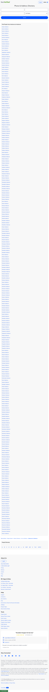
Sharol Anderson (5, 448)
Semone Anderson (5, 37)
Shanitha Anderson (6, 278)
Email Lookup (3, 618)
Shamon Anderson (5, 197)
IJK (18, 547)
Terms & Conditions (5, 675)
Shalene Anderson (5, 163)
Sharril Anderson (5, 469)
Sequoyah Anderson (6, 56)
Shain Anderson (5, 114)
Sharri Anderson (5, 465)
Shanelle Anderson (5, 241)
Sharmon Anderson (6, 439)
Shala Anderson (5, 152)
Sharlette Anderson (6, 418)
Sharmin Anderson (5, 437)
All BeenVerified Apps (5, 581)
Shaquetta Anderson (6, 337)
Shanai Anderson (5, 207)
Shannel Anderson (5, 290)
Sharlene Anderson (6, 412)
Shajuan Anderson (5, 120)
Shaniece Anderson (6, 263)
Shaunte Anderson (5, 512)
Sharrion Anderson (5, 471)
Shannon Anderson (6, 295)
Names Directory (17, 538)
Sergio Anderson (5, 67)
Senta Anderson (5, 48)
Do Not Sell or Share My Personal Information (10, 602)
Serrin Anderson (5, 73)
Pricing (2, 567)
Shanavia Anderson (6, 212)
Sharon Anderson (5, 452)
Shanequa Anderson (6, 244)
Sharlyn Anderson (5, 425)
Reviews (2, 569)
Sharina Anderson (5, 397)
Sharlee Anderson (5, 408)
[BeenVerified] (5, 2)
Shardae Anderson (5, 361)
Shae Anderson (5, 101)
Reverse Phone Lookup (5, 616)
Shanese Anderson (5, 246)
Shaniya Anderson (5, 280)
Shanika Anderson (5, 265)
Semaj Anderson (5, 35)
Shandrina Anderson (6, 224)
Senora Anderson (5, 46)
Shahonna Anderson (6, 107)
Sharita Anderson (5, 403)
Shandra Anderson (5, 222)
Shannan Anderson (6, 288)
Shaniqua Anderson (6, 267)
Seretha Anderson (5, 65)
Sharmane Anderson (6, 433)
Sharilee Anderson (5, 393)
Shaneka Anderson (5, 235)
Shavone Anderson (5, 520)
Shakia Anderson (5, 139)
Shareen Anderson (5, 367)
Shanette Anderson (6, 252)
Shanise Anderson (5, 273)
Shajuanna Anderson (6, 124)
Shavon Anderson (5, 516)
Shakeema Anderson (6, 131)
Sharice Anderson (5, 382)
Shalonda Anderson (6, 173)
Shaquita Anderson (6, 346)
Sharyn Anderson (5, 480)
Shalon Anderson (5, 171)
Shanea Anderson (5, 229)
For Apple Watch (4, 585)
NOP (26, 547)
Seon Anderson (5, 50)
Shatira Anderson (5, 491)
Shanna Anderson (5, 284)
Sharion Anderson (5, 399)
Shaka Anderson (5, 127)
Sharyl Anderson (5, 478)
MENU (45, 2)
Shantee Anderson (5, 305)
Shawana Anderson (6, 527)
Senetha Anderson (5, 44)
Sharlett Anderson (5, 416)
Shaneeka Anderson (6, 233)
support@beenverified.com (10, 637)
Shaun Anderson (5, 493)
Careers (2, 571)
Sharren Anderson (5, 463)
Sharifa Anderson (5, 388)
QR (30, 547)
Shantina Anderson (6, 320)
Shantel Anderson (5, 307)
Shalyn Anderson (5, 175)
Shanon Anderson (5, 297)
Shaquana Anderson (6, 331)
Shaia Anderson (5, 112)
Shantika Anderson (5, 318)
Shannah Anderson (6, 286)
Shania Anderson (5, 256)
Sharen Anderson (5, 371)
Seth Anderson (5, 75)
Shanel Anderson (5, 237)
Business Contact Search (6, 589)
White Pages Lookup (5, 626)
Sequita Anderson (5, 54)
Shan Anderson (5, 201)
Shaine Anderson (5, 118)
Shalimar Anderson (6, 167)
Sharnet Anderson (5, 444)
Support (2, 594)
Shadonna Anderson (6, 97)
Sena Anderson (5, 39)
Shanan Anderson (5, 210)
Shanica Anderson (5, 259)
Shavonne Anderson (6, 525)
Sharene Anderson (5, 373)
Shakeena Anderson (6, 133)
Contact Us (3, 596)
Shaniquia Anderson (6, 271)
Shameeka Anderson (6, 182)
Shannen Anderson (6, 293)
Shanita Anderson (5, 276)
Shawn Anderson (5, 533)
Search (24, 17)
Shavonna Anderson (6, 522)
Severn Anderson (5, 84)
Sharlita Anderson (5, 420)
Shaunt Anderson (5, 503)
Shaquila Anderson (5, 342)
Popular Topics (4, 606)
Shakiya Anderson (5, 150)
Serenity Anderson (5, 63)
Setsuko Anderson (5, 78)
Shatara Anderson (5, 484)
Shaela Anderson (5, 103)
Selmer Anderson (5, 31)
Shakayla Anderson (6, 129)
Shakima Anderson (5, 141)
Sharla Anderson (5, 405)
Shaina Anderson (5, 116)
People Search (10, 538)
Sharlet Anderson (5, 414)
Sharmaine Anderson (6, 429)
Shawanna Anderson (6, 531)
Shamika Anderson (5, 193)
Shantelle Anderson (6, 312)
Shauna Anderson (5, 495)
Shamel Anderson (5, 190)
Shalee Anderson (5, 158)
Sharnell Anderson (5, 442)
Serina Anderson (5, 69)
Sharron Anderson (5, 473)
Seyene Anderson (5, 86)
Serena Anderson (5, 61)
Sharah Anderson (5, 354)
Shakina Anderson (5, 144)
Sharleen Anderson (6, 410)
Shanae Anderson (5, 205)
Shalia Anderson (5, 165)
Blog (2, 575)
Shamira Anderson (5, 195)
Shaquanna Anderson (6, 333)
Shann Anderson (5, 282)
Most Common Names (5, 608)
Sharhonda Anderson (6, 378)
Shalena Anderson (5, 161)
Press (2, 573)
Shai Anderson (5, 109)
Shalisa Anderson (5, 169)
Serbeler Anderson (5, 58)
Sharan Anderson (5, 356)
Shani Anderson (5, 254)
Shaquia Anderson (5, 339)
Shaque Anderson (5, 335)
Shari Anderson (5, 380)
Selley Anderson (5, 26)
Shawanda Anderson (6, 529)
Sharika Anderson (5, 390)
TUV (35, 547)
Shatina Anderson (5, 488)
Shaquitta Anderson (6, 348)
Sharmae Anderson (6, 427)
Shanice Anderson (5, 261)
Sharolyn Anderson (6, 450)
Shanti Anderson (5, 314)
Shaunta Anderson (5, 505)
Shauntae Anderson (6, 508)
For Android (3, 587)
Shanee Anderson (5, 231)
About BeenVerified (5, 563)
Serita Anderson (5, 71)
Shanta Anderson (5, 299)
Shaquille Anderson (6, 344)
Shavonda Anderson (6, 518)
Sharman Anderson (6, 431)
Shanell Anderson (5, 239)
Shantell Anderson (5, 310)
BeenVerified (3, 538)
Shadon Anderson (5, 95)
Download (11, 583)
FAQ (2, 600)
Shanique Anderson (6, 269)
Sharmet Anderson (5, 435)
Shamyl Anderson (5, 199)
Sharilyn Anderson (5, 395)
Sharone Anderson (5, 459)
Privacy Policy (12, 683)
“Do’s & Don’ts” (41, 674)
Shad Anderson (5, 92)
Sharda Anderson (5, 359)
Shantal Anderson (5, 301)
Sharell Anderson (5, 369)
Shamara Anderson (6, 180)
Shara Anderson (5, 350)
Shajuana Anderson (6, 122)
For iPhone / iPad (4, 583)
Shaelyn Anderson (5, 105)
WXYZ (39, 547)
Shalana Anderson (5, 154)
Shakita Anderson (5, 148)
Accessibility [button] (3, 687)
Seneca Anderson (5, 41)
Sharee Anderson (5, 365)
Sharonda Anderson (6, 456)
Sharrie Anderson (5, 467)
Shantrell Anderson (6, 322)
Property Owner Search (5, 622)
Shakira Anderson (5, 146)
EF (11, 547)
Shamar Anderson (5, 178)
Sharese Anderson (5, 376)
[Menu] (47, 2)
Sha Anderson (5, 88)
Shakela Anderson (5, 135)
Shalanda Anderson (6, 156)
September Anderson (6, 52)
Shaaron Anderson (5, 90)
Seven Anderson (5, 80)
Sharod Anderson (5, 446)
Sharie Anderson (5, 386)
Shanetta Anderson (6, 250)
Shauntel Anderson (6, 514)
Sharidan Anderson (6, 384)
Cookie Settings (4, 690)
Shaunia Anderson (5, 499)
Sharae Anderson (5, 352)
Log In (40, 2)
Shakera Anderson (5, 137)
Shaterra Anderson (5, 486)
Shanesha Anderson (6, 248)
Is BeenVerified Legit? (5, 565)
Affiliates (3, 604)
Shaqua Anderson (5, 327)
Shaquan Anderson (6, 329)
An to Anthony (24, 538)
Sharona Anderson (5, 454)
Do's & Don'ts (4, 598)
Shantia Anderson (5, 316)
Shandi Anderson (5, 218)
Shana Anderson (5, 203)
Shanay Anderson (5, 214)
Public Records (4, 624)
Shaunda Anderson (6, 497)
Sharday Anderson (5, 363)
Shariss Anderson (5, 401)
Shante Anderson (5, 303)
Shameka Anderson (6, 186)
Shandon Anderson (6, 220)
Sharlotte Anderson (6, 422)
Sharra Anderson (5, 461)
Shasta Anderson (5, 482)
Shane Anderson (5, 227)
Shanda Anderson (5, 216)
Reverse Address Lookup (6, 620)
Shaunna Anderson (6, 501)
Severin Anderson (5, 82)
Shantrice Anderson (6, 324)
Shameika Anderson (6, 184)
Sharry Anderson (5, 476)
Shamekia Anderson (6, 188)
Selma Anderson (5, 29)
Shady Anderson (5, 99)
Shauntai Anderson (6, 510)
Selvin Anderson (5, 33)
